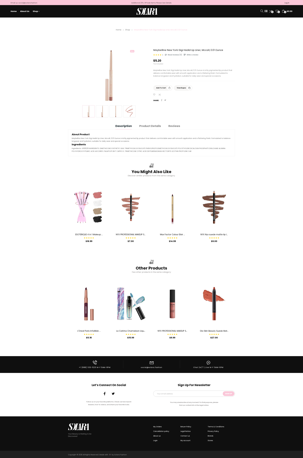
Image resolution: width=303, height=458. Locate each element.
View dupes (181, 88)
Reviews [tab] (174, 126)
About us (157, 436)
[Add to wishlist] (154, 94)
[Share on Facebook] (161, 100)
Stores (210, 440)
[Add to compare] (160, 94)
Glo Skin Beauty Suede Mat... (214, 331)
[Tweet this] (165, 100)
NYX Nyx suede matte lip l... (214, 235)
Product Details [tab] (150, 126)
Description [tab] (123, 126)
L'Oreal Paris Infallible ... (88, 331)
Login (155, 440)
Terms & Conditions (216, 426)
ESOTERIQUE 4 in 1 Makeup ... (88, 235)
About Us (24, 11)
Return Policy (185, 426)
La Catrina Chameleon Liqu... (130, 331)
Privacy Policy (213, 431)
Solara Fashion (120, 455)
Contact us (185, 436)
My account (185, 440)
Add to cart (161, 88)
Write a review (192, 55)
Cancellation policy (161, 431)
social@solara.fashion (27, 3)
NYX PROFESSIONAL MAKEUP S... (130, 235)
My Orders (157, 426)
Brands (210, 436)
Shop (35, 11)
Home (14, 11)
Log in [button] (287, 3)
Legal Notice (185, 431)
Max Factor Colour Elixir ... (172, 235)
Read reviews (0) (175, 55)
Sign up (228, 393)
